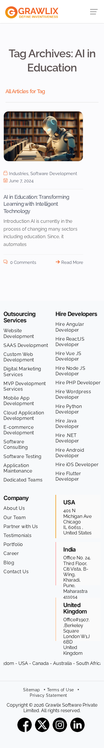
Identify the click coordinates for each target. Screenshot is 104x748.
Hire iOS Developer (77, 464)
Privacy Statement (48, 695)
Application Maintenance (17, 468)
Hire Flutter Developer (68, 476)
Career (11, 553)
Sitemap (31, 690)
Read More (72, 262)
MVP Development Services (24, 386)
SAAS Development (25, 345)
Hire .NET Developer (67, 438)
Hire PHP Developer (78, 382)
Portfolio (13, 544)
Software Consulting (15, 444)
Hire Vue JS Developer (68, 356)
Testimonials (17, 535)
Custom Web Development (18, 357)
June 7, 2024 (21, 180)
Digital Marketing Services (22, 371)
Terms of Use (60, 690)
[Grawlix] (29, 11)
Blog (8, 562)
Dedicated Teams (23, 480)
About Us (14, 508)
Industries (18, 173)
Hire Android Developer (69, 452)
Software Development (53, 173)
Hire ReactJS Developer (69, 341)
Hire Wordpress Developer (73, 394)
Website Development (18, 333)
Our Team (14, 517)
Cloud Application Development (23, 415)
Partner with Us (20, 526)
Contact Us (16, 571)
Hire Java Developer (67, 423)
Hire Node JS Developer (70, 370)
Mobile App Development (18, 400)
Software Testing (22, 456)
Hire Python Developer (68, 409)
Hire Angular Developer (69, 326)
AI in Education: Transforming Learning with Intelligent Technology (36, 204)
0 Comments (22, 262)
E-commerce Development (18, 429)
